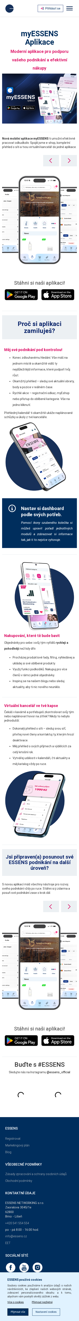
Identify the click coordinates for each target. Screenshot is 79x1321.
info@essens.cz (16, 1236)
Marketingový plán (17, 1145)
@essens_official (58, 1072)
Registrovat (12, 1138)
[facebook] (11, 1267)
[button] (69, 160)
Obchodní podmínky (18, 1180)
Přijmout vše (18, 1311)
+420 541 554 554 (17, 1223)
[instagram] (37, 1267)
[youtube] (24, 1267)
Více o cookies (15, 1302)
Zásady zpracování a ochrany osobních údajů (36, 1174)
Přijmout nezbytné (42, 1302)
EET (8, 1243)
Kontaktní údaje (20, 1193)
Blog (8, 1152)
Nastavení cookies (46, 1311)
